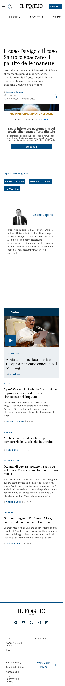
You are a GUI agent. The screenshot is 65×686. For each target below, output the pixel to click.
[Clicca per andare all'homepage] (31, 612)
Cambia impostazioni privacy (13, 679)
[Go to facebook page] (15, 622)
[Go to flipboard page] (46, 622)
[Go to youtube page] (23, 622)
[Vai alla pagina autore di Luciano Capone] (17, 215)
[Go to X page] (31, 622)
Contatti (10, 638)
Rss (8, 650)
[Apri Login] (10, 6)
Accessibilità (13, 672)
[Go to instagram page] (39, 622)
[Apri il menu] (3, 6)
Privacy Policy (13, 662)
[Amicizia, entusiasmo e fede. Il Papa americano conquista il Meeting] (31, 331)
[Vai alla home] (31, 7)
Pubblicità (40, 638)
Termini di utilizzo (15, 667)
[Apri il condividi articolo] (55, 95)
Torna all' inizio (43, 665)
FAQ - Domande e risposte (15, 644)
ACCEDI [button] (42, 119)
